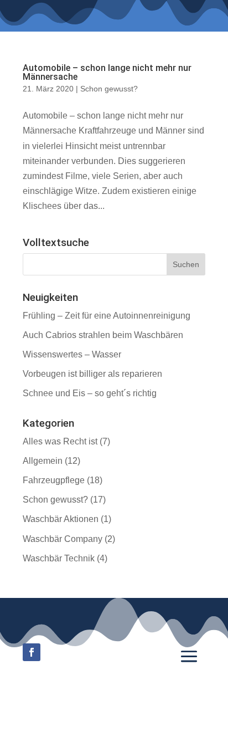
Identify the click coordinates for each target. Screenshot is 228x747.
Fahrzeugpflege (54, 480)
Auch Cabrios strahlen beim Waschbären (103, 335)
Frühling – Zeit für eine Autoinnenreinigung (106, 315)
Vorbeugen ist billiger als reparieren (92, 373)
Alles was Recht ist (60, 441)
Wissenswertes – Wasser (72, 354)
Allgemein (43, 460)
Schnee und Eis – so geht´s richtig (90, 393)
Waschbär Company (62, 539)
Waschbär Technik (59, 558)
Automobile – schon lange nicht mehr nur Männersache (107, 72)
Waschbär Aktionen (61, 519)
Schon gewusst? (109, 88)
